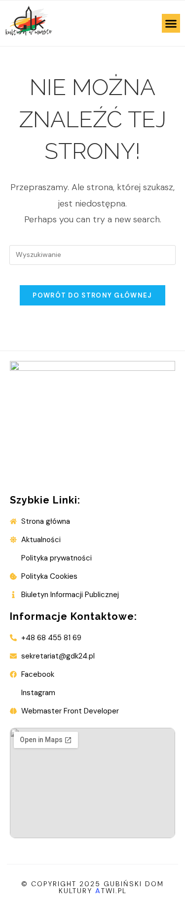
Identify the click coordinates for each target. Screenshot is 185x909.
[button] (171, 23)
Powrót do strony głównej (92, 295)
